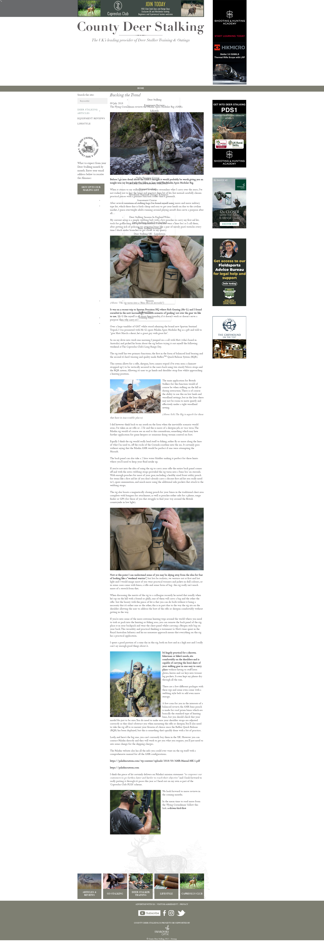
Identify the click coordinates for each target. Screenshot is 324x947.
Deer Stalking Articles (87, 112)
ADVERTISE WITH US (145, 904)
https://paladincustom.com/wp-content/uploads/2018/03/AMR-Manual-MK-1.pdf (155, 761)
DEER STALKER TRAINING (141, 893)
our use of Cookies (63, 945)
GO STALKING (115, 894)
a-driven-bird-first (177, 808)
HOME (140, 88)
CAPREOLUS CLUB (192, 894)
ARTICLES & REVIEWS (89, 893)
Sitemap (174, 939)
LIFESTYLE (166, 894)
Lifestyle (84, 124)
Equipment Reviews (91, 118)
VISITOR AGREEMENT (167, 904)
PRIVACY (184, 904)
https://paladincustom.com (124, 767)
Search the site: (85, 95)
